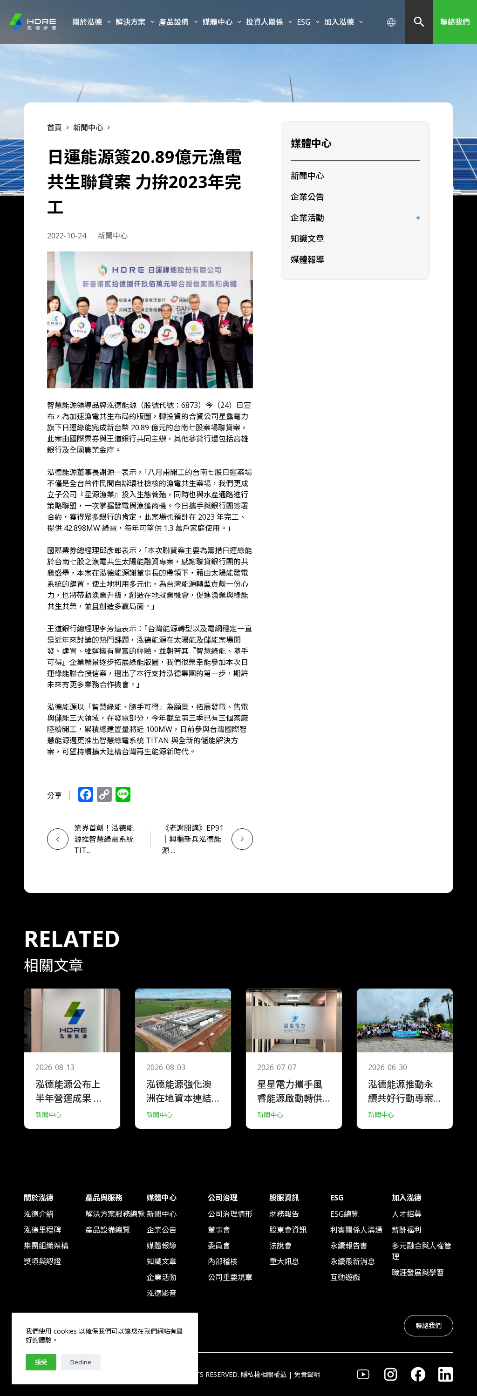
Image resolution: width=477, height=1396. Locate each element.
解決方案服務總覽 (115, 1214)
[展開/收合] (418, 218)
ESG (304, 22)
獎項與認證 (42, 1261)
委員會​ (219, 1245)
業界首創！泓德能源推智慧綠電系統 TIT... (104, 839)
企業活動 (307, 217)
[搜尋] (419, 22)
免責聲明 (307, 1374)
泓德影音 (162, 1293)
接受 (41, 1362)
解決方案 (130, 22)
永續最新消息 (352, 1261)
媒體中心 (217, 22)
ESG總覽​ (344, 1214)
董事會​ (219, 1230)
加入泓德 (339, 22)
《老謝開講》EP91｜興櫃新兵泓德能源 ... (193, 839)
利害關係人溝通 (356, 1230)
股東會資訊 (288, 1230)
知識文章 (307, 238)
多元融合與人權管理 (421, 1251)
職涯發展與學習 (418, 1272)
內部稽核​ (223, 1261)
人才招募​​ (407, 1214)
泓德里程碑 (42, 1230)
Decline (80, 1362)
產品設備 (174, 22)
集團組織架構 (46, 1245)
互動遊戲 (345, 1277)
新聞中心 (307, 175)
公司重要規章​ (230, 1277)
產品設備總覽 (107, 1230)
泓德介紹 (39, 1214)
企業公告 (307, 196)
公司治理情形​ (230, 1214)
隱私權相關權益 (263, 1374)
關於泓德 (87, 22)
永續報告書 (349, 1245)
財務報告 (284, 1214)
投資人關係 (264, 22)
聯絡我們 (455, 22)
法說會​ (280, 1245)
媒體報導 (307, 259)
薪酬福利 (407, 1230)
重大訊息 (284, 1261)
